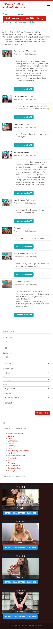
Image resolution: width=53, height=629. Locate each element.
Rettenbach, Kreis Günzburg (25, 54)
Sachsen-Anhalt (14, 465)
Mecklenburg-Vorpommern (18, 451)
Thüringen (12, 470)
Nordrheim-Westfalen (16, 455)
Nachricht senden (23, 89)
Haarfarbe (7, 394)
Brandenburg (13, 441)
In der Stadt (7, 403)
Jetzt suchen (43, 413)
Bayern (11, 436)
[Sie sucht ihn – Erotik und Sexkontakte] (13, 5)
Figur (5, 384)
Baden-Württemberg (16, 433)
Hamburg (11, 446)
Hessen (11, 448)
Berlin (10, 438)
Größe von (7, 353)
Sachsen (11, 463)
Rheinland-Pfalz (14, 458)
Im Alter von (8, 337)
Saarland (11, 460)
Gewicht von (8, 369)
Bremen (11, 443)
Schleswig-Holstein (15, 468)
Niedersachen (13, 453)
